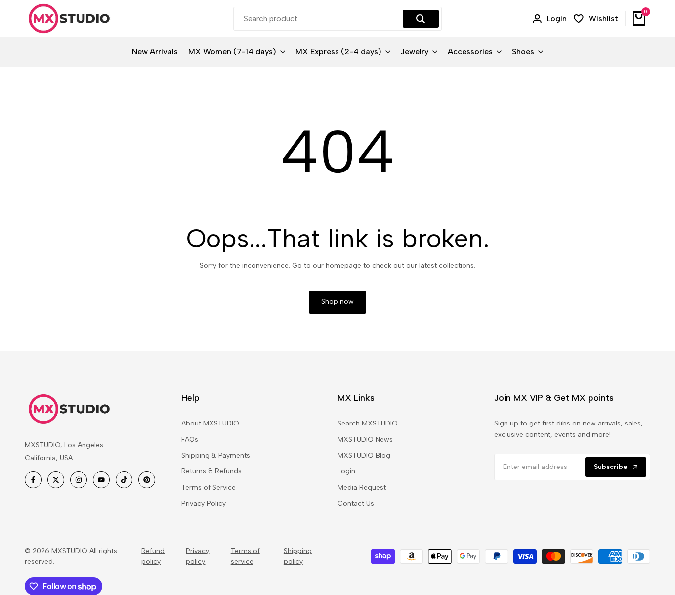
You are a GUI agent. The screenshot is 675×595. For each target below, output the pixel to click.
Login (346, 471)
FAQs (189, 439)
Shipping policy (298, 556)
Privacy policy (197, 556)
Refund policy (153, 556)
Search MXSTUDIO (368, 423)
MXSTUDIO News (365, 439)
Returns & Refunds (211, 471)
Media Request (362, 487)
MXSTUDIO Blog (364, 455)
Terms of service (245, 556)
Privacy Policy (203, 503)
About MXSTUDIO (210, 423)
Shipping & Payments (215, 455)
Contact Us (356, 503)
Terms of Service (208, 487)
